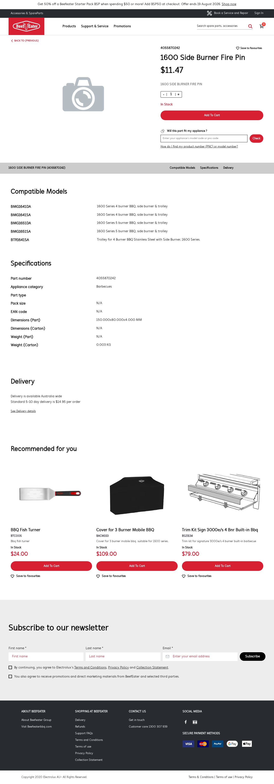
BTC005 (16, 536)
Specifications (209, 168)
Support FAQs (84, 733)
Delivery (228, 168)
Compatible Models (182, 168)
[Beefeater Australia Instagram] (198, 724)
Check (256, 138)
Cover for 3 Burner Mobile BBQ (125, 530)
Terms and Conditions (90, 667)
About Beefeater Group (36, 720)
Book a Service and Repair (230, 13)
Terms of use (83, 746)
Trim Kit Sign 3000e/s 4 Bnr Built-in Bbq (220, 530)
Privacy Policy (118, 667)
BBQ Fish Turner (25, 530)
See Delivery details (23, 411)
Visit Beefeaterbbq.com (36, 726)
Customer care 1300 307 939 (148, 726)
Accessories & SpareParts (27, 13)
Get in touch (136, 720)
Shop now (229, 4)
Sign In (259, 13)
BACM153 (102, 536)
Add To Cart (212, 115)
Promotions (122, 26)
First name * (17, 648)
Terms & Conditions (201, 777)
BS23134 (187, 536)
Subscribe (252, 656)
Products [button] (69, 26)
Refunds (80, 726)
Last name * (94, 648)
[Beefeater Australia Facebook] (188, 724)
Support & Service (94, 26)
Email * (168, 648)
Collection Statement (152, 667)
